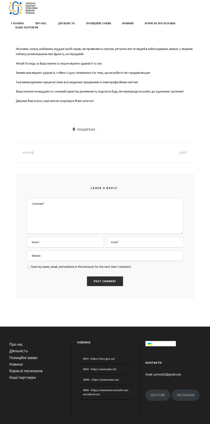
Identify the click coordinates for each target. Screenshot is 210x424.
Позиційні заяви (98, 23)
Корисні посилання (160, 23)
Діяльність (66, 23)
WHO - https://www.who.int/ (100, 369)
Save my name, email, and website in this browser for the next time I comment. (81, 267)
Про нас (41, 23)
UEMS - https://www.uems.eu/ (101, 379)
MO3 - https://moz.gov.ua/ (99, 358)
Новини (128, 23)
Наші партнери (26, 27)
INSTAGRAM (186, 395)
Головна (17, 23)
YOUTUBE (157, 395)
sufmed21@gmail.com (167, 374)
